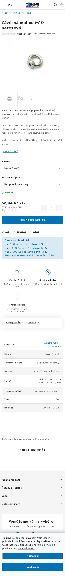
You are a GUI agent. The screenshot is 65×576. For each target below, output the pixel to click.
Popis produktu (13, 322)
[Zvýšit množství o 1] (59, 208)
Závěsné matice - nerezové (52, 344)
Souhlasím (33, 567)
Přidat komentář (32, 450)
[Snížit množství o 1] (44, 208)
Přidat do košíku (32, 220)
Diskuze (32, 322)
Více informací (26, 548)
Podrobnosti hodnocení (44, 33)
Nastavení (33, 556)
